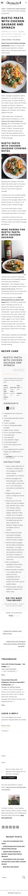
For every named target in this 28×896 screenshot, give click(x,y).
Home (3, 8)
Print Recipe (16, 39)
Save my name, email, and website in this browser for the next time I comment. (15, 771)
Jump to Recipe (6, 39)
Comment (5, 731)
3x (13, 408)
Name (3, 756)
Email (3, 762)
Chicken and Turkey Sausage (16, 8)
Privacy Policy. (14, 893)
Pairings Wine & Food (8, 289)
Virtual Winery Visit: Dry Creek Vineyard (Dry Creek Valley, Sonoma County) (13, 861)
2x (10, 408)
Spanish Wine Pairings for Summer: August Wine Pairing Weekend (11, 854)
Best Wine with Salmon (11, 867)
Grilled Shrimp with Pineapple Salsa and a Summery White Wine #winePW (14, 644)
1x (7, 408)
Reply (3, 675)
